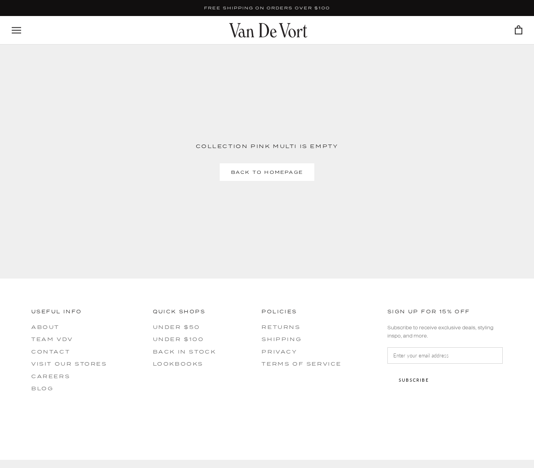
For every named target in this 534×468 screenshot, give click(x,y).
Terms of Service (302, 363)
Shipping (281, 339)
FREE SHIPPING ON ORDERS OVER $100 (267, 8)
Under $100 (178, 339)
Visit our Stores (69, 363)
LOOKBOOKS (178, 363)
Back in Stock (184, 351)
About (45, 326)
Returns (281, 326)
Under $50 (176, 326)
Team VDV (52, 339)
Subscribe (414, 379)
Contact (50, 351)
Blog (42, 388)
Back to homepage (267, 172)
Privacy (279, 351)
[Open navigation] (16, 30)
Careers (50, 376)
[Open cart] (518, 30)
